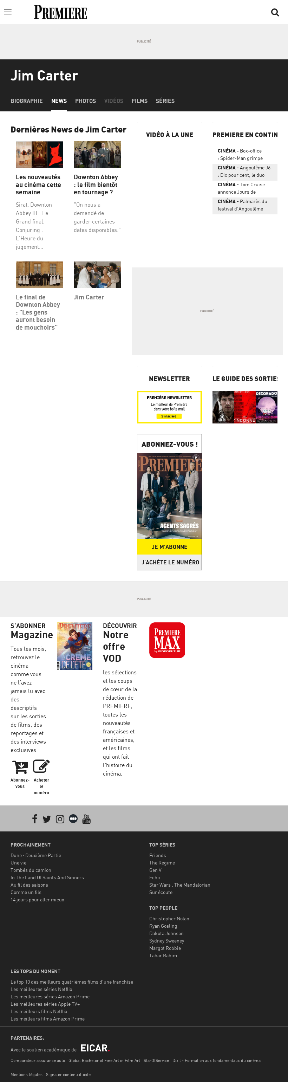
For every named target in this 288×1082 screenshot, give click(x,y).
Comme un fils (26, 892)
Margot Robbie (165, 948)
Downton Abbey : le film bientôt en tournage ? (96, 184)
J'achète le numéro (170, 562)
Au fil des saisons (29, 885)
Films (140, 100)
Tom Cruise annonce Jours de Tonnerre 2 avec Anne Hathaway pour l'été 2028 (244, 189)
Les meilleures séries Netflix (41, 989)
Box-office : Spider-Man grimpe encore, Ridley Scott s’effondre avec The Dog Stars (243, 156)
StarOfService (156, 1060)
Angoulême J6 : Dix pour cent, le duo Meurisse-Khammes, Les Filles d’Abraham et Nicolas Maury (245, 172)
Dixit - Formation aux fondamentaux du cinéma (216, 1060)
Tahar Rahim (163, 955)
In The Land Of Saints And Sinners (47, 877)
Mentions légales (26, 1074)
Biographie (27, 100)
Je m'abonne (170, 546)
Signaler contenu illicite (68, 1074)
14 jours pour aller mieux (37, 899)
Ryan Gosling (163, 926)
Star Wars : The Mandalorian (179, 885)
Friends (157, 855)
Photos (85, 100)
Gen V (155, 870)
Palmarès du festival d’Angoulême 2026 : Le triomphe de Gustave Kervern (242, 206)
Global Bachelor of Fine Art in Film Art (104, 1060)
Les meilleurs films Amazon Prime (48, 1019)
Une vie (18, 863)
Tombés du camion (31, 870)
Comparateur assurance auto (38, 1060)
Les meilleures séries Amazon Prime (50, 996)
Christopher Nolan (169, 918)
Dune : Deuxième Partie (36, 855)
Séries (165, 100)
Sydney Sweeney (166, 941)
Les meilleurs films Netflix (39, 1011)
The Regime (162, 863)
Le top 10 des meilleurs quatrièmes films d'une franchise (72, 982)
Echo (154, 877)
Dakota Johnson (166, 933)
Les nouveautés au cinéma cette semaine (38, 184)
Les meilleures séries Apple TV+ (45, 1004)
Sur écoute (160, 892)
